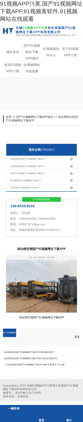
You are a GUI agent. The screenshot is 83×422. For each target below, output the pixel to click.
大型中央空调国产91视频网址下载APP (27, 173)
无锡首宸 (22, 396)
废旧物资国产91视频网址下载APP (25, 180)
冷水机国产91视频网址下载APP (24, 188)
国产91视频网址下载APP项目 (32, 52)
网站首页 (12, 52)
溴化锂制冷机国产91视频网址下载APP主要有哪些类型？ (29, 352)
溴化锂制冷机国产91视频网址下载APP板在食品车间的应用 (30, 358)
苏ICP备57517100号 (28, 392)
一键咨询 (14, 408)
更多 (77, 336)
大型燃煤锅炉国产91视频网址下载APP (27, 166)
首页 (8, 116)
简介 (69, 420)
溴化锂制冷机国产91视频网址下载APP (27, 159)
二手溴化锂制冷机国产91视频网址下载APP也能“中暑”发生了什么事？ (35, 364)
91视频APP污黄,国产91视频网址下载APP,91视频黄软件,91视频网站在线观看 (41, 11)
